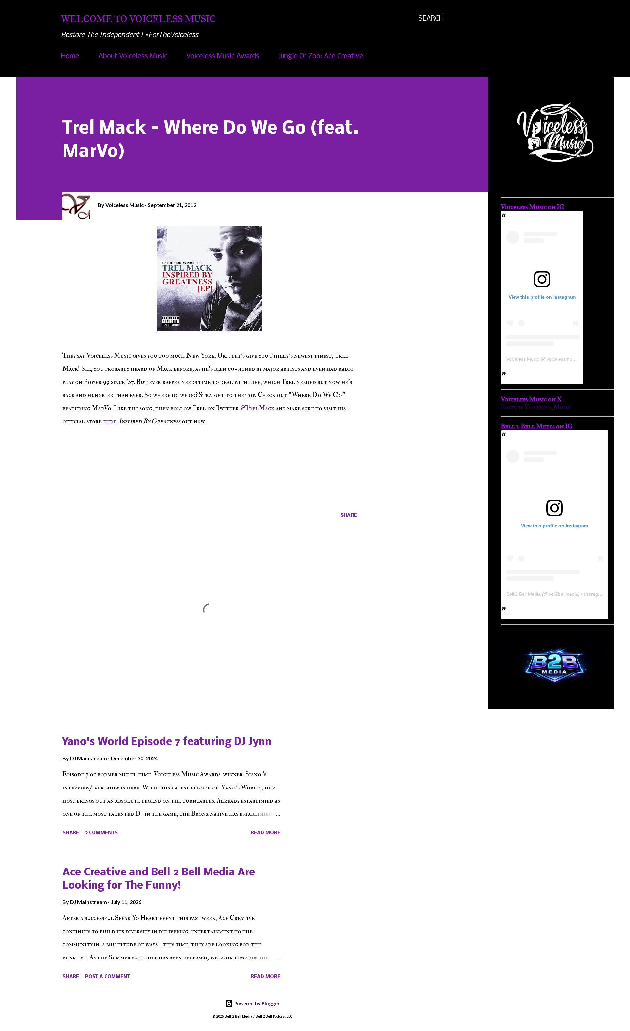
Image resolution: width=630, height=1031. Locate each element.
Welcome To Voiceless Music (138, 19)
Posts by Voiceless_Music (536, 407)
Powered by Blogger (256, 1003)
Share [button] (348, 515)
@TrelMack (257, 408)
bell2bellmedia (563, 594)
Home (70, 56)
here (109, 421)
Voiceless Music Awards (222, 56)
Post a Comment (107, 976)
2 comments (101, 833)
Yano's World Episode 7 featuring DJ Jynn (167, 742)
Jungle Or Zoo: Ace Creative (320, 56)
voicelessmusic (562, 359)
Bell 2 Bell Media (523, 594)
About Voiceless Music (132, 56)
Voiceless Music (522, 359)
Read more (265, 833)
